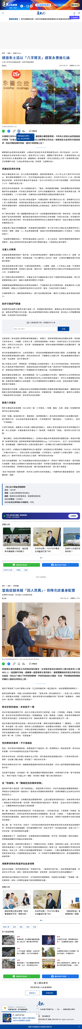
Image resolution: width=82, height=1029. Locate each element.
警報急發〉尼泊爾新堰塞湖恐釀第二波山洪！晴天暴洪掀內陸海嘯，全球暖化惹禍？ (28, 940)
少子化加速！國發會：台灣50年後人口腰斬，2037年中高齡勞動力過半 (28, 952)
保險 (27, 927)
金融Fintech (17, 53)
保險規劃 (16, 586)
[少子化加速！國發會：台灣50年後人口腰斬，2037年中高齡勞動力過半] (8, 952)
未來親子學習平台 (47, 1009)
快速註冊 (49, 993)
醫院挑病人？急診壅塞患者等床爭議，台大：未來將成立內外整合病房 (28, 964)
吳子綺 (4, 598)
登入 (19, 138)
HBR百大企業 (7, 570)
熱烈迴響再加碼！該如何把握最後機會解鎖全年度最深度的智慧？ (47, 19)
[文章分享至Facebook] (9, 131)
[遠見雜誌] (41, 13)
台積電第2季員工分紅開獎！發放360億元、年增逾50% (68, 952)
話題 (18, 948)
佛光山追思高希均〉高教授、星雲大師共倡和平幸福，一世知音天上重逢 (68, 964)
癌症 (14, 927)
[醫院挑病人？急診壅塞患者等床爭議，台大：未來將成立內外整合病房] (8, 964)
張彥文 (4, 65)
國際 (18, 937)
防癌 (34, 927)
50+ (58, 1009)
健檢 (21, 927)
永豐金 (18, 570)
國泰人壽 (6, 927)
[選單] (2, 12)
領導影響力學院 (69, 1009)
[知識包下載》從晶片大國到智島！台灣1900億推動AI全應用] (7, 1018)
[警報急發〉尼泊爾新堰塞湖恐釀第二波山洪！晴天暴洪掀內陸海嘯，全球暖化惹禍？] (8, 940)
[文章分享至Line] (3, 131)
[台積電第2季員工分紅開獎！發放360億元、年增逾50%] (48, 952)
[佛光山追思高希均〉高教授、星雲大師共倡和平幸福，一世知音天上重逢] (48, 964)
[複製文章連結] (14, 131)
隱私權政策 (46, 1016)
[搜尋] (79, 13)
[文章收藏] (19, 131)
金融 (9, 53)
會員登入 (32, 993)
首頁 (3, 53)
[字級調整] (24, 131)
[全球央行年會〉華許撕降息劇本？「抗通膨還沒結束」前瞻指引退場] (48, 940)
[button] (77, 537)
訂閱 (63, 329)
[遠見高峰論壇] (9, 4)
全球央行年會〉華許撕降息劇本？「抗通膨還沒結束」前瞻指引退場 (68, 940)
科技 (58, 948)
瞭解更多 (75, 5)
